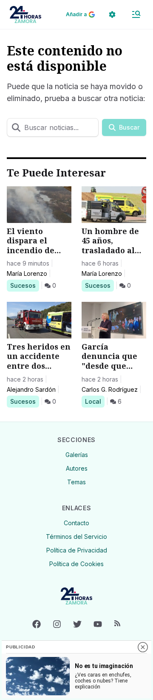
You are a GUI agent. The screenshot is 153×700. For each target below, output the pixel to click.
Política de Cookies (76, 563)
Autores (77, 468)
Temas (76, 482)
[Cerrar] (143, 647)
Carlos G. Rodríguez (110, 389)
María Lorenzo (27, 273)
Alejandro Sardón (31, 389)
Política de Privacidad (76, 550)
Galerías (76, 454)
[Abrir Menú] (136, 14)
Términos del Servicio (76, 536)
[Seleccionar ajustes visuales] (112, 14)
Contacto (76, 522)
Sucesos (24, 285)
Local (95, 401)
